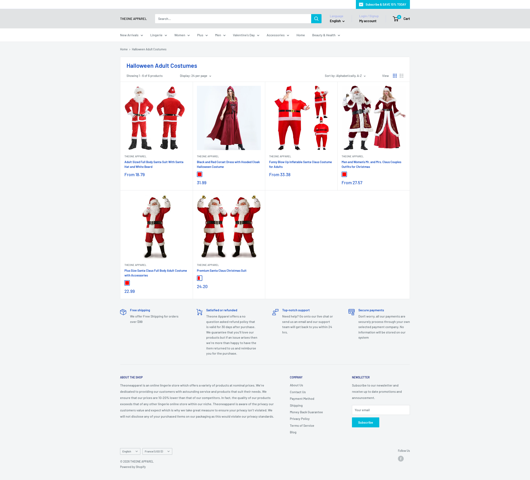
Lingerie (156, 35)
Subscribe (365, 422)
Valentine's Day (244, 35)
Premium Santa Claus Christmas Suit (222, 270)
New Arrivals (129, 35)
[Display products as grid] (395, 76)
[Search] (316, 18)
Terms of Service (302, 425)
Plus (200, 35)
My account (367, 21)
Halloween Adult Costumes (149, 49)
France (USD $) (154, 451)
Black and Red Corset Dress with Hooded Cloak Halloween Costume (228, 164)
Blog (293, 432)
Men (218, 35)
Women (179, 35)
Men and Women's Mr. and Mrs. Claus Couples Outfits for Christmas (371, 164)
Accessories (276, 35)
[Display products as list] (402, 76)
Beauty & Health (324, 35)
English (126, 451)
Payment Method (302, 398)
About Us (296, 385)
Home (300, 35)
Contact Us (298, 392)
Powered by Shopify (133, 467)
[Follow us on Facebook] (401, 459)
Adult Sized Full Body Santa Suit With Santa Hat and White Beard (153, 164)
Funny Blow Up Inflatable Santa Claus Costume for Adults (300, 164)
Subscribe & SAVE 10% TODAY (386, 4)
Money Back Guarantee (306, 412)
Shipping (296, 405)
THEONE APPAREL (135, 156)
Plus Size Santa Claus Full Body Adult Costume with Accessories (155, 273)
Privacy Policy (300, 419)
